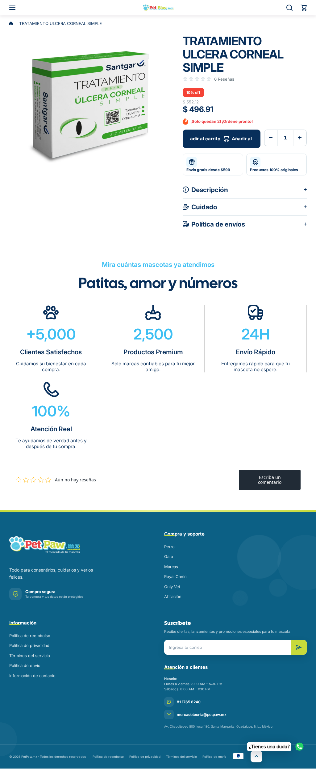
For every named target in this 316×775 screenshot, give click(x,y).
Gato (168, 556)
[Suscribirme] (299, 647)
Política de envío (24, 665)
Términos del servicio (29, 655)
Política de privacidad (29, 645)
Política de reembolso (29, 635)
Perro (169, 546)
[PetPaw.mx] (158, 7)
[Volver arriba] (256, 756)
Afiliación (172, 596)
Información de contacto (32, 675)
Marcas (171, 566)
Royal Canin (175, 576)
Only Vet (172, 586)
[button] (304, 8)
